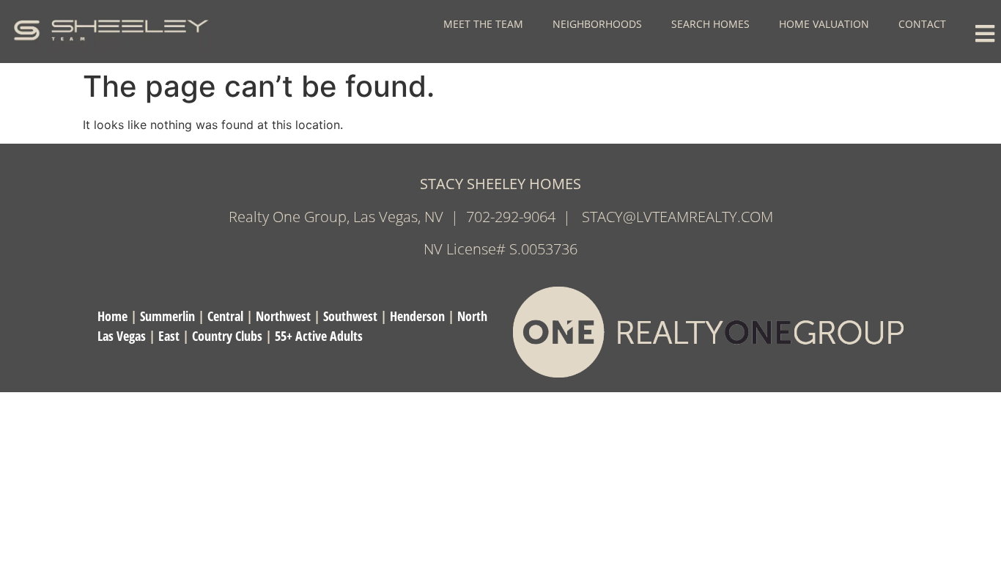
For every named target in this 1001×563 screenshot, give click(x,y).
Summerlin (167, 316)
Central (225, 316)
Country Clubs (227, 336)
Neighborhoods (597, 24)
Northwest (283, 316)
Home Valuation (824, 24)
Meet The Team (483, 24)
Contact (922, 24)
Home (112, 316)
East (169, 336)
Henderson (417, 316)
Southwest (350, 316)
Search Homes (710, 24)
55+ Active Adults (319, 336)
